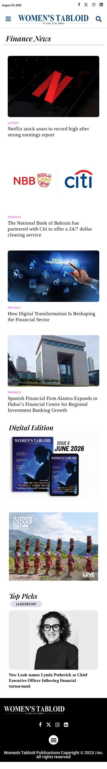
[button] (53, 740)
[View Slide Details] (53, 546)
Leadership (26, 604)
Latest (13, 123)
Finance (14, 217)
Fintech (14, 307)
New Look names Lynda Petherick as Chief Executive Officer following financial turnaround (48, 680)
